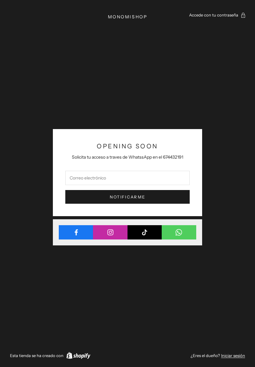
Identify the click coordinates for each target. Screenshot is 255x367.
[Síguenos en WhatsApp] (179, 232)
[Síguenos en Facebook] (76, 232)
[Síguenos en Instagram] (110, 232)
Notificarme (128, 196)
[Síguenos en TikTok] (145, 232)
